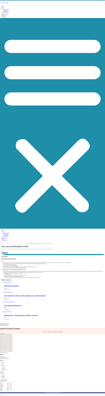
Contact (3, 15)
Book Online (6, 299)
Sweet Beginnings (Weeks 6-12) (13, 305)
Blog (2, 13)
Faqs (2, 7)
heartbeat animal (15, 265)
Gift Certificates (5, 10)
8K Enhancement (5, 14)
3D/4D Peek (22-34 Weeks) (11, 286)
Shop (3, 8)
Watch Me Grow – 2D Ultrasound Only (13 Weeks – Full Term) (21, 315)
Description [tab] (4, 254)
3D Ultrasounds (39, 243)
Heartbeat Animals (6, 11)
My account (4, 16)
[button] (52, 123)
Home (28, 243)
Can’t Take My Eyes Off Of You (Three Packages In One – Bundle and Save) (25, 295)
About (3, 6)
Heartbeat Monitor (5, 12)
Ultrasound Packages (6, 9)
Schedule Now (6, 289)
